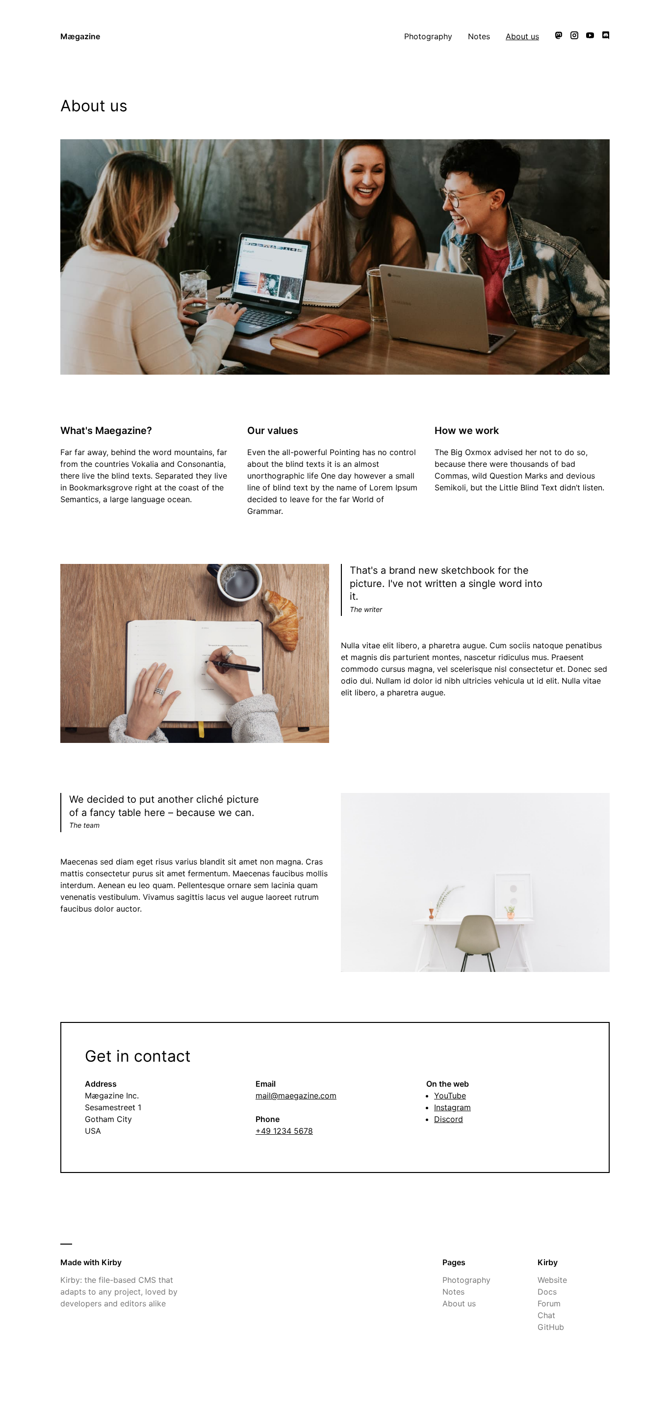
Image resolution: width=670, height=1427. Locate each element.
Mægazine (80, 36)
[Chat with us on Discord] (606, 36)
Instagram (452, 1107)
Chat (546, 1315)
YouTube (450, 1095)
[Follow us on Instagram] (574, 36)
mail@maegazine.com (296, 1095)
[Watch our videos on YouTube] (590, 36)
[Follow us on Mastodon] (559, 36)
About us (522, 36)
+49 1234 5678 (284, 1131)
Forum (549, 1303)
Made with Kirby (91, 1262)
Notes (479, 36)
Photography (428, 36)
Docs (547, 1292)
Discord (448, 1119)
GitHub (551, 1327)
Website (552, 1280)
